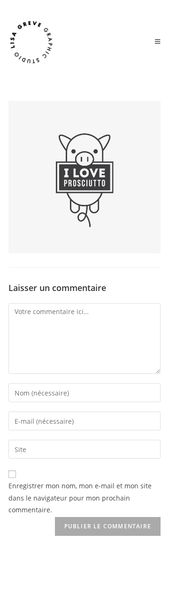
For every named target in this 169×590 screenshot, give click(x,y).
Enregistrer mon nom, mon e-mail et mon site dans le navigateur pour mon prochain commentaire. (80, 497)
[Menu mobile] (158, 42)
